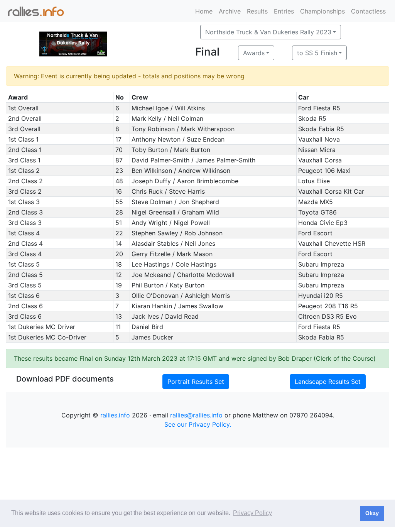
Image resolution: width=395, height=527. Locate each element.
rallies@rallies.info (196, 415)
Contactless (368, 11)
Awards (254, 53)
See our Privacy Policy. (197, 424)
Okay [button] (372, 513)
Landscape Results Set (328, 381)
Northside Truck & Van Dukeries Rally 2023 (268, 32)
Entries (284, 11)
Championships (322, 11)
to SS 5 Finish (317, 53)
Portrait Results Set (195, 381)
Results (257, 11)
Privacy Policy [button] (252, 513)
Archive (230, 11)
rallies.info (115, 415)
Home (204, 11)
